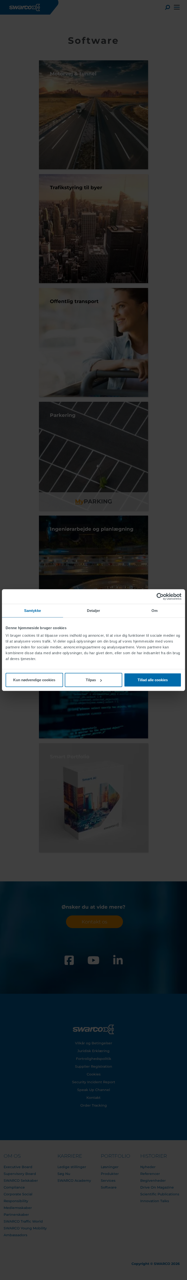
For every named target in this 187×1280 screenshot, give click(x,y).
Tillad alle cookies (153, 680)
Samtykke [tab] (32, 610)
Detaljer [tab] (93, 610)
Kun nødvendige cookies (34, 680)
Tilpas (91, 680)
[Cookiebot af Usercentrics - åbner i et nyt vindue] (160, 596)
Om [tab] (154, 610)
